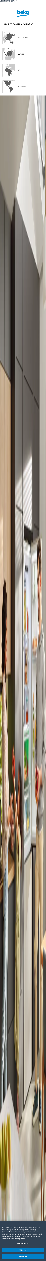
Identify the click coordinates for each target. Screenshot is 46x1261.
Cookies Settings (23, 1243)
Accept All (23, 1256)
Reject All (23, 1250)
